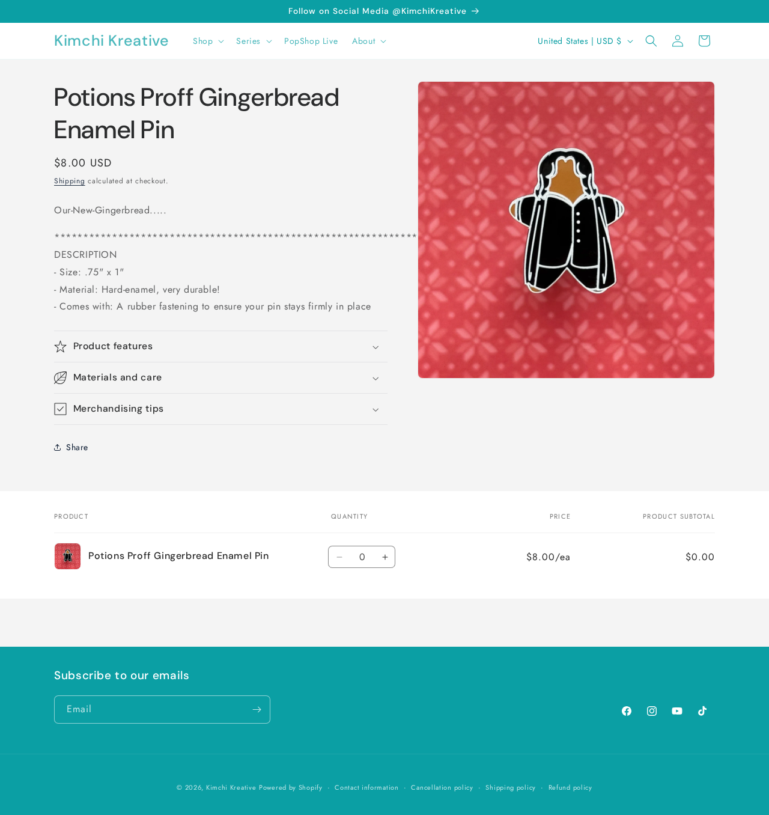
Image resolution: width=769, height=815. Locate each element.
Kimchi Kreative (231, 787)
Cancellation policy (442, 787)
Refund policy (570, 787)
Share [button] (77, 447)
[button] (207, 40)
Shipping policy (510, 787)
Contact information (366, 787)
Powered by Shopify (291, 787)
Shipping (69, 181)
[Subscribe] (256, 709)
